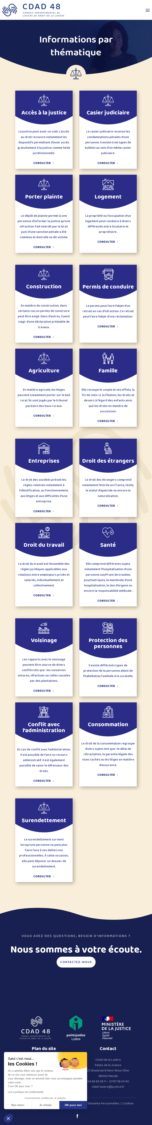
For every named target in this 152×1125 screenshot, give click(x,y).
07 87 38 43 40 (119, 1081)
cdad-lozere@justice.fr (108, 1086)
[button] (8, 1118)
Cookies (128, 1103)
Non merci (17, 1105)
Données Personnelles (103, 1103)
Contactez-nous (76, 962)
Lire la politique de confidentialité (26, 1092)
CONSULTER (42, 163)
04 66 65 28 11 (96, 1081)
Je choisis (45, 1105)
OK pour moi (73, 1105)
